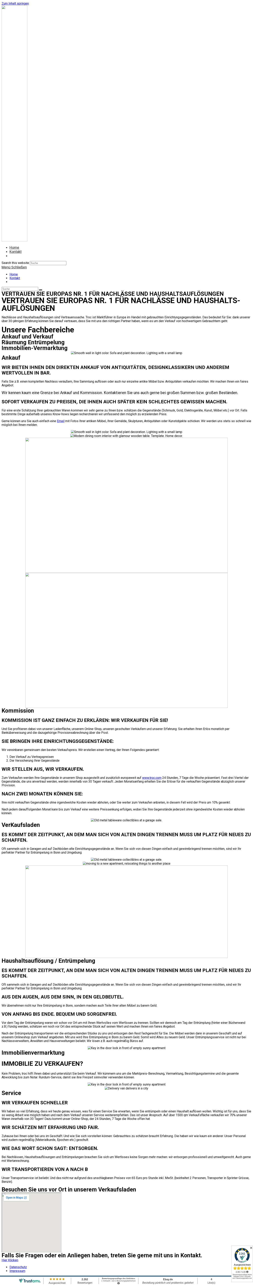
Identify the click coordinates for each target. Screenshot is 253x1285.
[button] (10, 1260)
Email (60, 421)
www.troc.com (151, 778)
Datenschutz (18, 1267)
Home (13, 274)
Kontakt (14, 278)
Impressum (17, 1271)
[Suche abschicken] (40, 289)
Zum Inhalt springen (15, 3)
